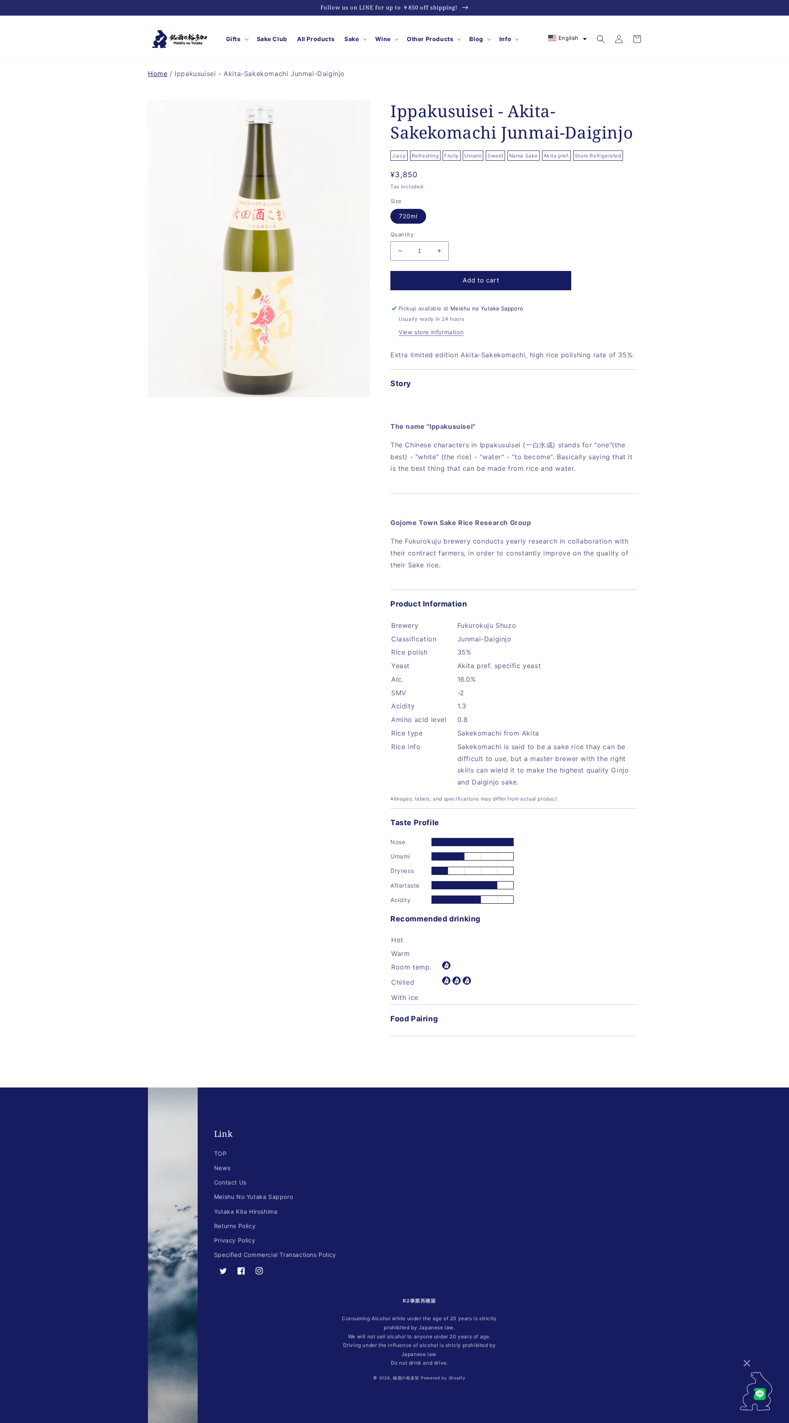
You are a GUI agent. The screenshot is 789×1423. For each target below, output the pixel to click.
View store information (431, 332)
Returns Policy (235, 1225)
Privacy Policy (234, 1240)
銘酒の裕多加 (406, 1377)
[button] (236, 39)
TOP (220, 1153)
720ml (408, 216)
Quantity (401, 234)
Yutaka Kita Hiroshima (246, 1211)
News (222, 1167)
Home (157, 73)
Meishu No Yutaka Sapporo (253, 1196)
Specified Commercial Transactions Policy (275, 1254)
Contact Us (230, 1182)
